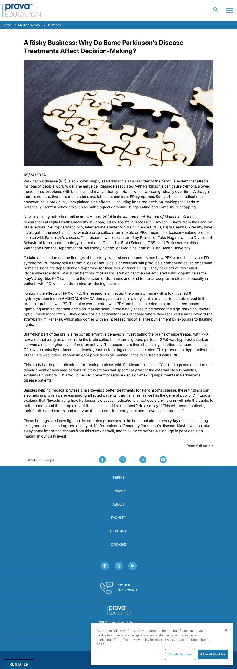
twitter (122, 459)
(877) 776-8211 (127, 589)
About (118, 504)
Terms (118, 477)
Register (18, 664)
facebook (102, 459)
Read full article (200, 446)
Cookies (118, 544)
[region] (162, 644)
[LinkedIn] (132, 566)
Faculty (118, 517)
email (163, 459)
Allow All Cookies (212, 654)
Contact (118, 531)
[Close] (226, 630)
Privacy (118, 491)
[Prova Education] (21, 10)
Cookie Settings (180, 654)
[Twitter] (119, 566)
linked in (142, 459)
